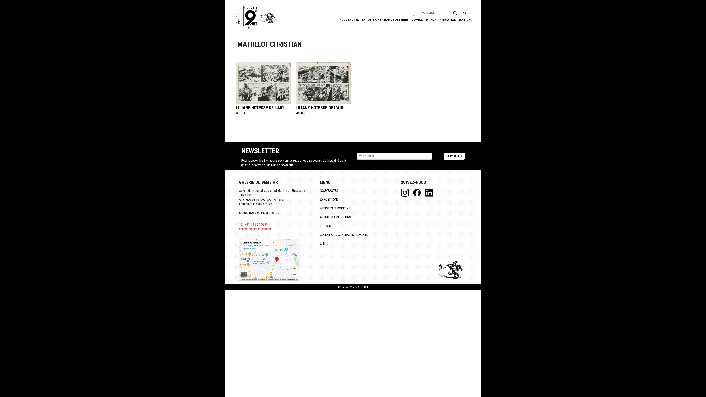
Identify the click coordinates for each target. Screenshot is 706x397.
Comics (417, 20)
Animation (448, 20)
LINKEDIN (700, 65)
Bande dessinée (396, 20)
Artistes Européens (335, 208)
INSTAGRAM (700, 47)
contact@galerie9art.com (255, 229)
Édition (465, 20)
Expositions (371, 20)
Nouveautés (349, 20)
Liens (324, 243)
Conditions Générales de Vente (344, 235)
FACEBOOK (700, 28)
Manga (431, 20)
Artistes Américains (335, 217)
